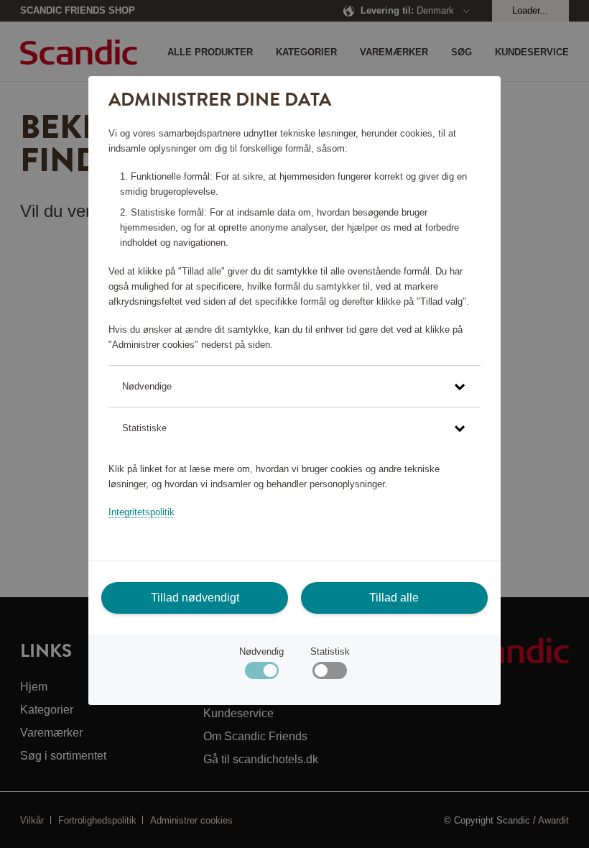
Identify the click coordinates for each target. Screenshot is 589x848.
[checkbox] (329, 673)
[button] (294, 386)
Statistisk (330, 651)
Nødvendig (261, 651)
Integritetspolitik (141, 512)
